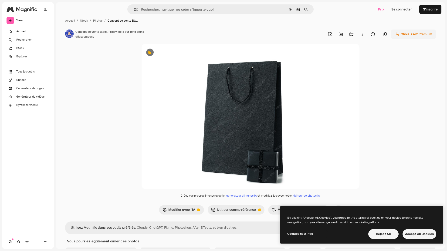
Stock (84, 21)
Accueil (70, 21)
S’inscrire (430, 9)
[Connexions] (10, 241)
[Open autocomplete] (134, 9)
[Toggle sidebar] (45, 9)
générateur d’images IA (241, 196)
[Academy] (18, 241)
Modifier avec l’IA (179, 211)
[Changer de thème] (27, 241)
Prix (381, 9)
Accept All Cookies (419, 234)
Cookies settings (300, 234)
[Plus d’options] (362, 34)
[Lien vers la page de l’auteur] (69, 34)
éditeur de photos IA (306, 196)
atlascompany (84, 37)
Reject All (383, 234)
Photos (97, 21)
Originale (172, 53)
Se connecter (401, 9)
